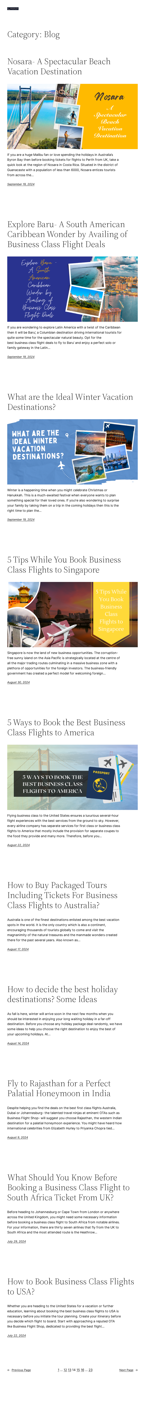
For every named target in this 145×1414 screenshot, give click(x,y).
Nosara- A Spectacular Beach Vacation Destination (59, 66)
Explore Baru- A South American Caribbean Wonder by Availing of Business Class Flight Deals (67, 234)
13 (69, 1370)
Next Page (128, 1370)
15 (78, 1370)
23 (90, 1370)
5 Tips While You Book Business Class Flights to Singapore (64, 565)
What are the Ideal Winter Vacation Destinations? (70, 402)
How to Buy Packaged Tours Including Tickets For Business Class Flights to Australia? (62, 895)
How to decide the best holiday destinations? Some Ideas (62, 994)
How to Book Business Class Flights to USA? (70, 1286)
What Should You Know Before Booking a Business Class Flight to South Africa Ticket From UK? (68, 1187)
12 (65, 1370)
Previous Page (19, 1370)
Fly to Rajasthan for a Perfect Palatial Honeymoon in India (59, 1088)
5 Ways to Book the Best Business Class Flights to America (66, 727)
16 (82, 1370)
